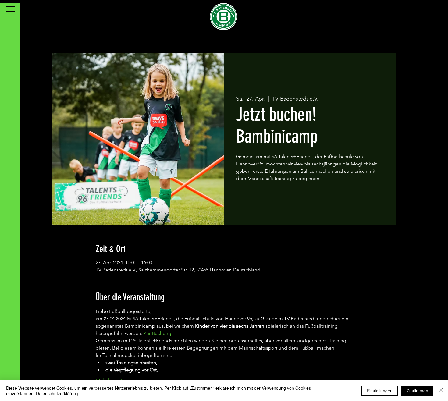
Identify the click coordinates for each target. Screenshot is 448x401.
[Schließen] (440, 390)
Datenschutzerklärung (57, 393)
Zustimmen (417, 391)
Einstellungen (380, 391)
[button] (10, 9)
